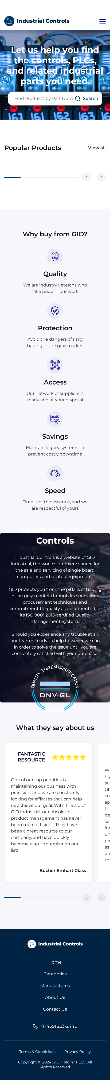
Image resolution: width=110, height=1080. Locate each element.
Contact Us (55, 1009)
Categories (55, 973)
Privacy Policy (77, 1051)
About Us (55, 997)
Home (55, 962)
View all (97, 147)
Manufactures (55, 985)
